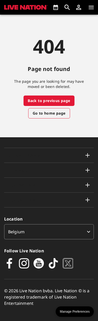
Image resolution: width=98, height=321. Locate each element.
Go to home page (49, 113)
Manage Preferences (75, 311)
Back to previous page (49, 100)
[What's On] (55, 7)
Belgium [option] (16, 232)
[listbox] (49, 231)
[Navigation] (91, 7)
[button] (78, 7)
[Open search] (67, 7)
